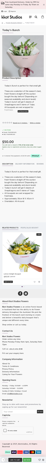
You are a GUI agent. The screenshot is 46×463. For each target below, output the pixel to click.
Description (7, 164)
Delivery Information (24, 164)
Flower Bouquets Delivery (14, 23)
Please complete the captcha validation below (8, 423)
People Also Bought (30, 228)
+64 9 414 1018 (15, 349)
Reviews (40, 164)
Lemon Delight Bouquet (12, 274)
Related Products (10, 228)
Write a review (35, 123)
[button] (22, 286)
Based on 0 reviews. (20, 123)
